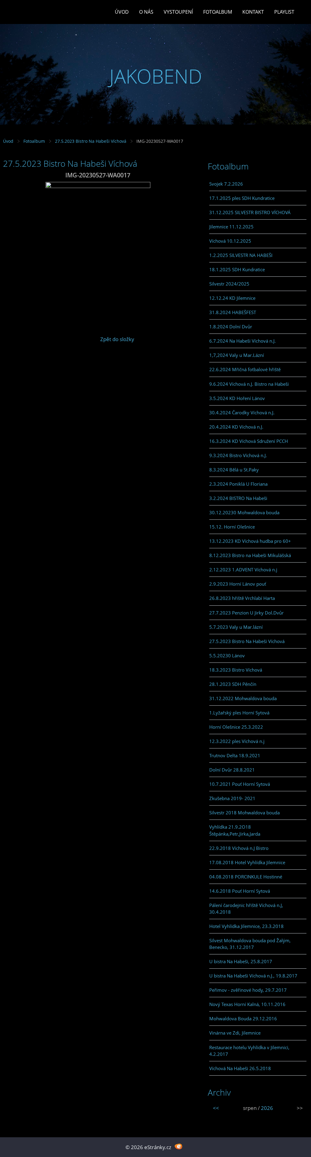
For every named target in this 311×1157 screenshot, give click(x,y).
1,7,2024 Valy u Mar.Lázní (236, 355)
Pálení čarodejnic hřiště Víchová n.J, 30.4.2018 (246, 908)
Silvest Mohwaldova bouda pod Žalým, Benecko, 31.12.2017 (250, 943)
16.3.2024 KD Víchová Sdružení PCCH (248, 441)
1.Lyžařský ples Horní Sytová (239, 713)
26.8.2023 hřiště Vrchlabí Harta (242, 598)
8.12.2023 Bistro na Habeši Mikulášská (250, 555)
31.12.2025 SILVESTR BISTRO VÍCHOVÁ (250, 212)
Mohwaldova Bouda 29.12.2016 (243, 1018)
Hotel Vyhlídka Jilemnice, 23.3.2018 (246, 926)
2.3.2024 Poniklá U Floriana (238, 484)
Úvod (122, 12)
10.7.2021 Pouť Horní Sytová (239, 784)
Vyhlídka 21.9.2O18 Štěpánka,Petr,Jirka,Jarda (234, 830)
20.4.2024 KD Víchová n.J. (236, 427)
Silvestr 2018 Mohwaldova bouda (244, 813)
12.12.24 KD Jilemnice (232, 298)
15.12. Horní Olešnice (232, 527)
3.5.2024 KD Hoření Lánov (237, 398)
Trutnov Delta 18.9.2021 (234, 755)
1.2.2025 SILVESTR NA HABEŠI (240, 255)
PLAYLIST (284, 12)
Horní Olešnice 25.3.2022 (236, 727)
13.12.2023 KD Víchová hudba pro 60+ (250, 541)
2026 (267, 1107)
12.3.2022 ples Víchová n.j (237, 741)
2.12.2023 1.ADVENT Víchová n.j (243, 570)
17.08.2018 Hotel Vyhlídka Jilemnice (247, 862)
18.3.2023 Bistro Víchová (235, 670)
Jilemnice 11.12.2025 (231, 227)
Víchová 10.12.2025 (230, 241)
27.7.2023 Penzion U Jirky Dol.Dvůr (246, 613)
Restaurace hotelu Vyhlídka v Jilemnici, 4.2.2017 (249, 1050)
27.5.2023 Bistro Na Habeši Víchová (90, 141)
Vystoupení (178, 12)
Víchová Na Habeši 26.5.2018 (240, 1068)
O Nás (146, 12)
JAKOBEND (155, 76)
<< (216, 1107)
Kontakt (253, 12)
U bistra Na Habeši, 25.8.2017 (240, 961)
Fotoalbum (217, 12)
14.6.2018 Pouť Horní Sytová (239, 891)
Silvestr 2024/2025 (229, 284)
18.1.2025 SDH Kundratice (237, 269)
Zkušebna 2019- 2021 (232, 798)
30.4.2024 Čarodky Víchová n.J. (242, 412)
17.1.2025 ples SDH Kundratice (242, 198)
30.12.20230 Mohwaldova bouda (244, 512)
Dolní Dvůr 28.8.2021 (232, 770)
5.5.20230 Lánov (227, 655)
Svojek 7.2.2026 (226, 184)
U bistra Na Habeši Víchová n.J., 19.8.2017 (253, 976)
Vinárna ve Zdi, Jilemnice (235, 1033)
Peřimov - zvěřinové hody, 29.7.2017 (248, 990)
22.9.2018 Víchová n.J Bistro (238, 848)
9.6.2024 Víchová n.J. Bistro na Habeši (249, 384)
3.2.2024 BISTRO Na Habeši (238, 498)
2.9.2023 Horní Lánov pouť (237, 584)
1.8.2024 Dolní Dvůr (230, 326)
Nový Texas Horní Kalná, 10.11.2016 (247, 1004)
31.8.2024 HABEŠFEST (232, 312)
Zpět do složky (117, 339)
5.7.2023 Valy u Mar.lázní (236, 627)
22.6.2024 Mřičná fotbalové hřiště (245, 369)
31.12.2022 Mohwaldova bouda (243, 698)
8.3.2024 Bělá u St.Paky (234, 470)
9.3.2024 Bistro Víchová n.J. (238, 455)
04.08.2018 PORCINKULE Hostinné (245, 877)
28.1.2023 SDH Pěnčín (232, 684)
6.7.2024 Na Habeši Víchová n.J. (242, 341)
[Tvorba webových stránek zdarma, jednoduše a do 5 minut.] (178, 1146)
